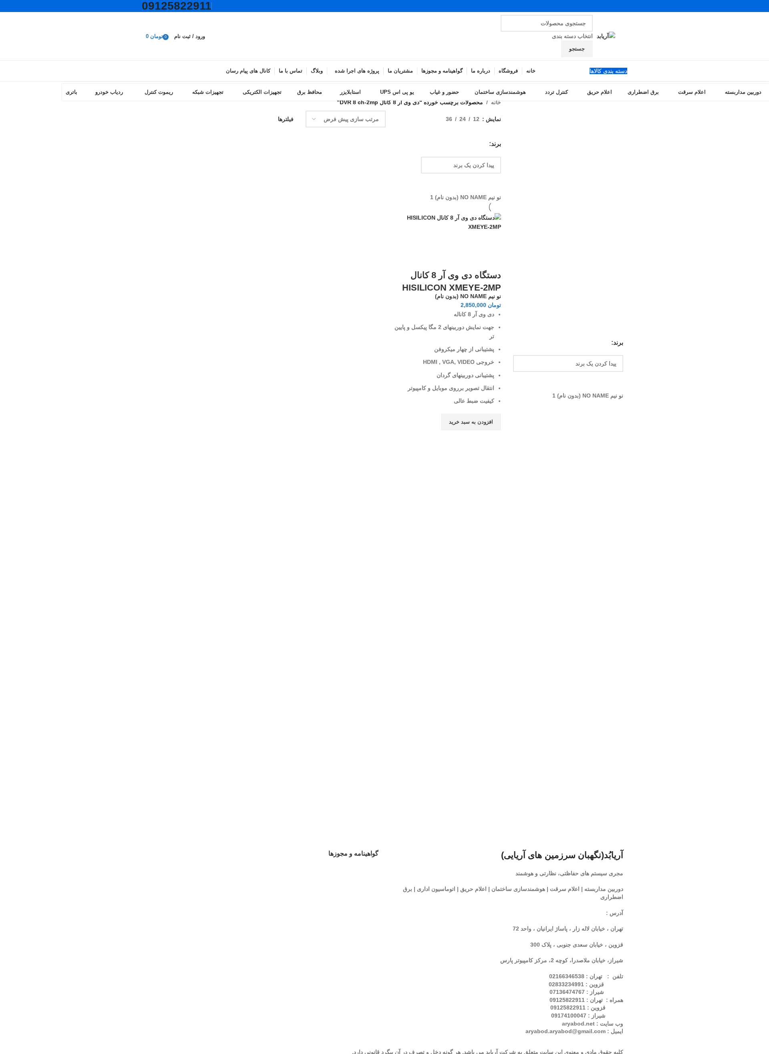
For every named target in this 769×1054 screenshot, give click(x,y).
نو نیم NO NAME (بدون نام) (468, 296)
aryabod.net (578, 1023)
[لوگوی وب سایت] (606, 35)
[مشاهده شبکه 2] (427, 119)
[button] (471, 422)
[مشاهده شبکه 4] (401, 119)
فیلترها (286, 119)
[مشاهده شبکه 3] (414, 119)
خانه (496, 102)
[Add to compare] (491, 259)
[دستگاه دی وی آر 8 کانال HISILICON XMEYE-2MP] (446, 221)
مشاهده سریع (491, 440)
